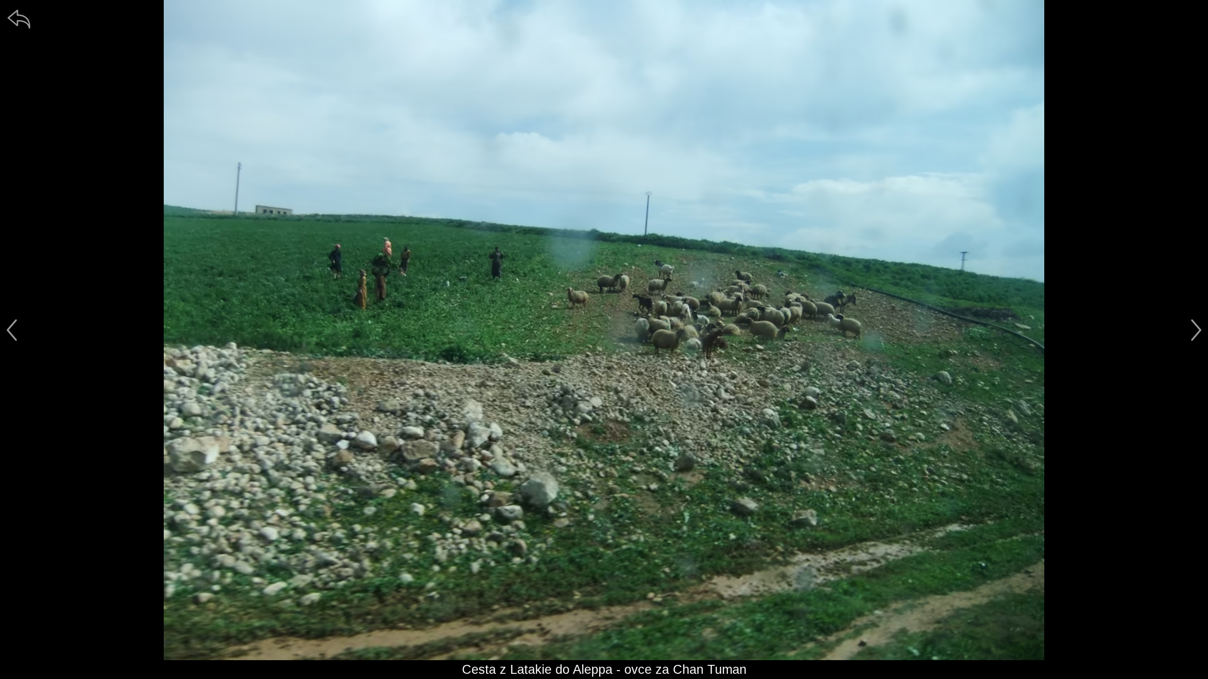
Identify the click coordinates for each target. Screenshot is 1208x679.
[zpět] (19, 19)
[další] (1196, 330)
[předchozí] (12, 330)
